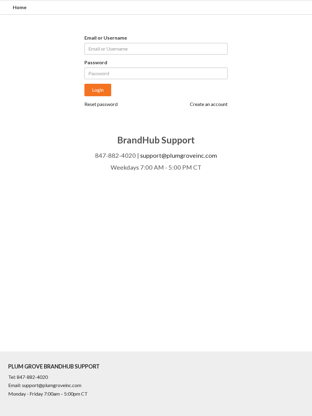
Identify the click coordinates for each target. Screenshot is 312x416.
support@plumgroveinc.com (178, 155)
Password (95, 62)
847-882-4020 (32, 377)
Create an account (209, 104)
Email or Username (105, 38)
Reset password (101, 104)
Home (20, 7)
